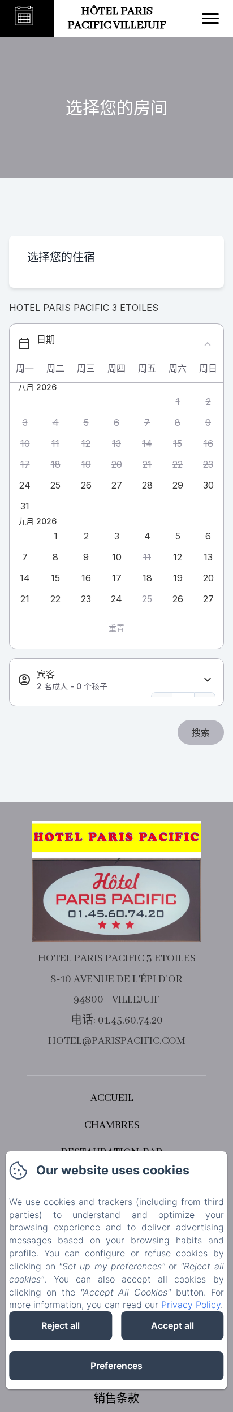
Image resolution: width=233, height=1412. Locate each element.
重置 (116, 628)
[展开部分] (207, 680)
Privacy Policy (191, 1304)
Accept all (172, 1325)
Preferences (116, 1365)
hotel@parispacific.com (116, 1041)
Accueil (111, 1098)
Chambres (112, 1125)
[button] (177, 401)
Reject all (60, 1325)
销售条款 (116, 1399)
